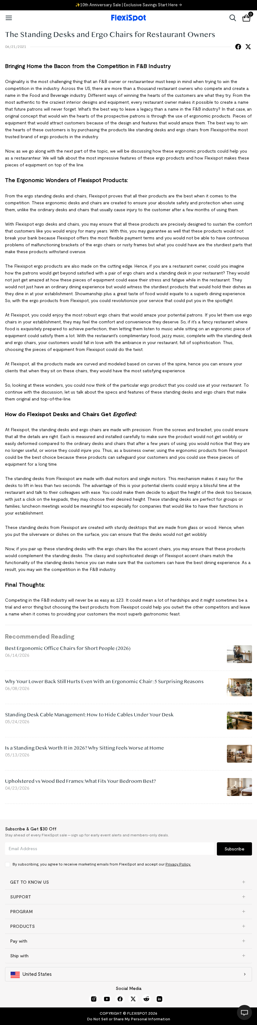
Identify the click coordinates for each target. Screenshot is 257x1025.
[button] (128, 882)
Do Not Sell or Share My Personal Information (128, 1019)
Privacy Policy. (178, 864)
